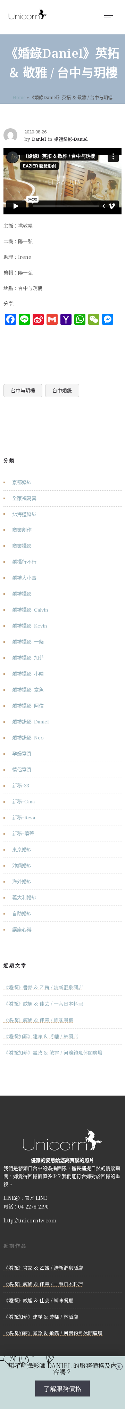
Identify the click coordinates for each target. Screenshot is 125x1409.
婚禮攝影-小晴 (28, 674)
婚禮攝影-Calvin (30, 610)
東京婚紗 (22, 849)
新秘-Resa (23, 817)
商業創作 (22, 530)
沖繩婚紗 (22, 865)
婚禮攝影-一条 (28, 642)
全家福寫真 (24, 498)
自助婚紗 (22, 913)
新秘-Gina (23, 801)
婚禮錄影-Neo (28, 738)
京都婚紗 (22, 482)
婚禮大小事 (24, 578)
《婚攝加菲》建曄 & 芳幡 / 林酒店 (40, 1036)
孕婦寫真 (22, 754)
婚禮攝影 (22, 594)
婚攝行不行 (24, 562)
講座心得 (22, 929)
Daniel (39, 139)
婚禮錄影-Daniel (30, 722)
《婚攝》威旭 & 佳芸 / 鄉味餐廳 (38, 1019)
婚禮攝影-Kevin (29, 626)
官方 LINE (36, 1197)
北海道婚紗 (24, 514)
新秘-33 (20, 786)
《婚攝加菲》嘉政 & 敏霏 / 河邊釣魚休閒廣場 (52, 1052)
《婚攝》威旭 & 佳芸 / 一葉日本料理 (43, 1003)
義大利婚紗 (24, 897)
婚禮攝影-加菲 (28, 658)
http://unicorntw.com (30, 1220)
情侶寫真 (22, 770)
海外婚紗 (22, 881)
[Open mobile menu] (111, 17)
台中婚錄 (62, 390)
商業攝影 (22, 546)
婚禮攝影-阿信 (28, 706)
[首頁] (28, 19)
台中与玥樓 (23, 390)
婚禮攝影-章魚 (28, 690)
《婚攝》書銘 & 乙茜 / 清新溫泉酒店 (43, 987)
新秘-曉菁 (23, 833)
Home (19, 97)
